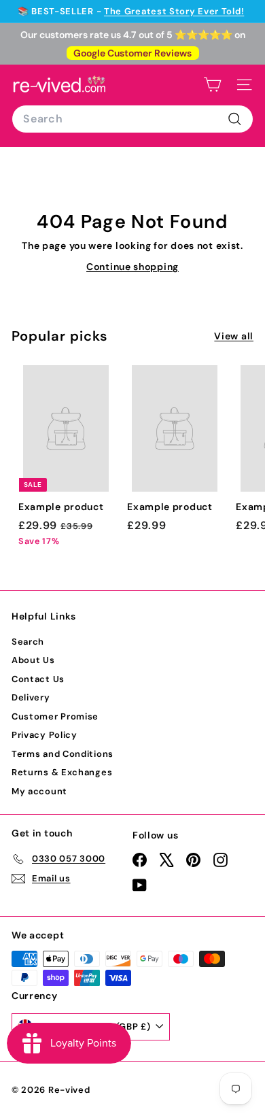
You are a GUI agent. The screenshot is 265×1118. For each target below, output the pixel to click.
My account (39, 791)
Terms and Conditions (62, 754)
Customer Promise (55, 716)
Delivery (31, 697)
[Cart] (212, 85)
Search (28, 641)
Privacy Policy (44, 735)
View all (233, 336)
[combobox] (132, 119)
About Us (33, 660)
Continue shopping (132, 266)
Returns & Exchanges (62, 772)
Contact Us (38, 679)
